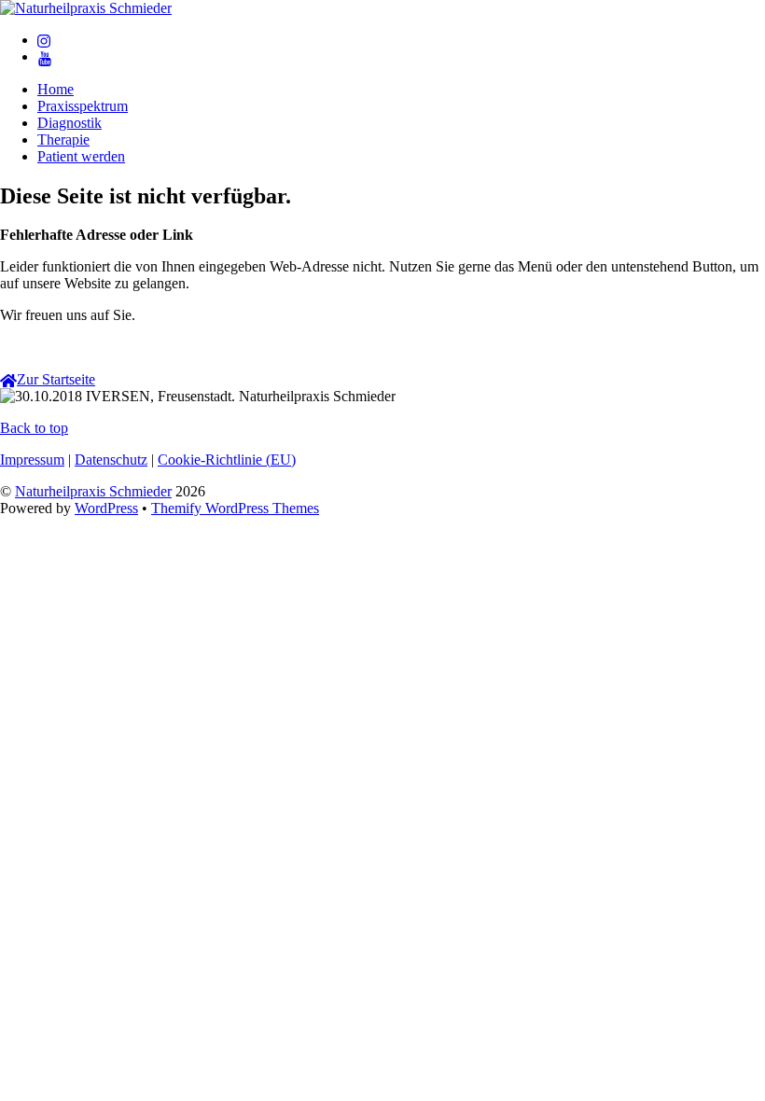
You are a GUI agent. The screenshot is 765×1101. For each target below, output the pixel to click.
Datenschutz (111, 459)
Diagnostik (69, 123)
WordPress (106, 508)
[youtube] (44, 56)
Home (55, 89)
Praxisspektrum (82, 106)
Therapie (63, 139)
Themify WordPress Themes (235, 508)
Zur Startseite (56, 379)
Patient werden (81, 156)
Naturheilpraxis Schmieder (93, 491)
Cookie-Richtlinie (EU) (227, 459)
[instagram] (44, 40)
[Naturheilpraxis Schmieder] (86, 8)
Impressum (32, 459)
